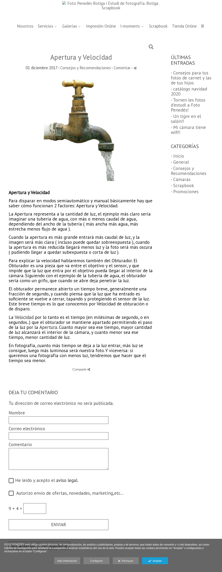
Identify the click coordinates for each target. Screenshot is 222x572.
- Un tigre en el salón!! (186, 118)
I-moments (130, 26)
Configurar (96, 560)
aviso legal (66, 480)
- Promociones (185, 192)
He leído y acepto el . (45, 480)
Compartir (79, 369)
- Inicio (177, 156)
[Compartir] (135, 68)
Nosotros (25, 26)
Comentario (20, 444)
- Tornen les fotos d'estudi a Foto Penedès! (188, 105)
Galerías (69, 26)
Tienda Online (184, 26)
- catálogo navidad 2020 (189, 91)
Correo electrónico (27, 428)
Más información (67, 560)
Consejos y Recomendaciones (85, 67)
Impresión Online (101, 26)
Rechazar (127, 560)
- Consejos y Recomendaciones (188, 170)
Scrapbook (158, 26)
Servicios (45, 26)
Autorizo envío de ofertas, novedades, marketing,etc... (68, 493)
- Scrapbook (182, 185)
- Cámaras (181, 179)
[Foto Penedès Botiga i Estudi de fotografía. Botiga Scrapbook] (111, 10)
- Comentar (121, 67)
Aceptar (156, 560)
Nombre (17, 412)
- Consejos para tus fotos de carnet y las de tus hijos (191, 78)
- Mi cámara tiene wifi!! (188, 129)
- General (180, 162)
